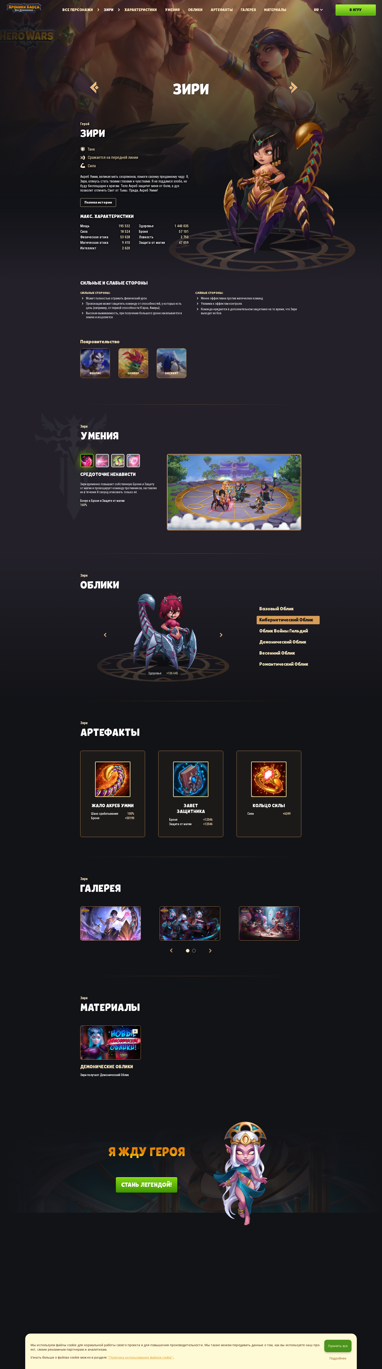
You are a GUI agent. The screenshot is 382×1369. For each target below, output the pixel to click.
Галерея (248, 9)
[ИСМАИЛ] (292, 88)
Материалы (275, 9)
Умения (172, 9)
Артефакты (222, 9)
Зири (108, 9)
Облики (195, 9)
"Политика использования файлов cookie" (140, 1357)
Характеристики (140, 9)
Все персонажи (77, 9)
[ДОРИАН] (93, 88)
